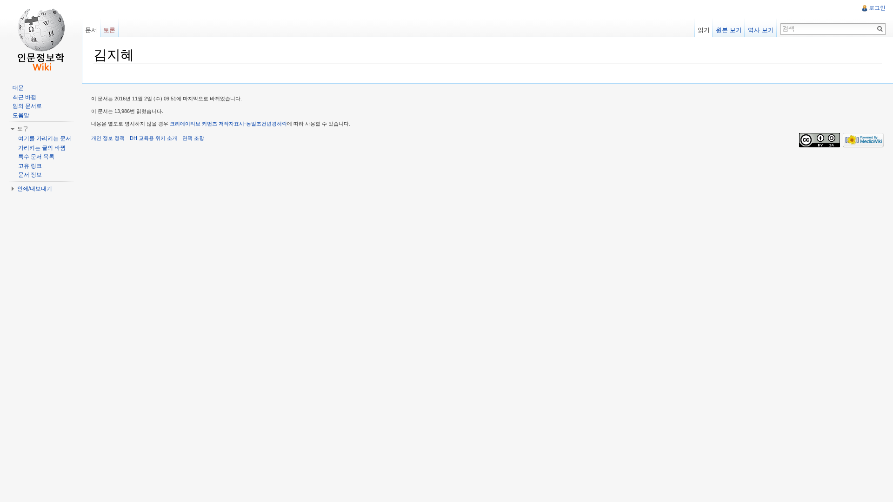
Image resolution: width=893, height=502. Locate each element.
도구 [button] (22, 129)
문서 (91, 29)
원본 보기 (729, 29)
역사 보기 (761, 29)
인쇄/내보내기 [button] (34, 188)
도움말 (21, 115)
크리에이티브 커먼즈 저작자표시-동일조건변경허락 (228, 123)
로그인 (877, 8)
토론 (109, 29)
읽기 (704, 29)
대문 (18, 88)
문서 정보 (30, 175)
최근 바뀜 (24, 97)
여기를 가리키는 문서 (44, 138)
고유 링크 (30, 166)
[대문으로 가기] (41, 37)
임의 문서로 (27, 106)
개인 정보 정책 (108, 138)
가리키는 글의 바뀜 (42, 148)
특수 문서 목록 (36, 156)
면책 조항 (193, 138)
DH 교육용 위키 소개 (153, 138)
